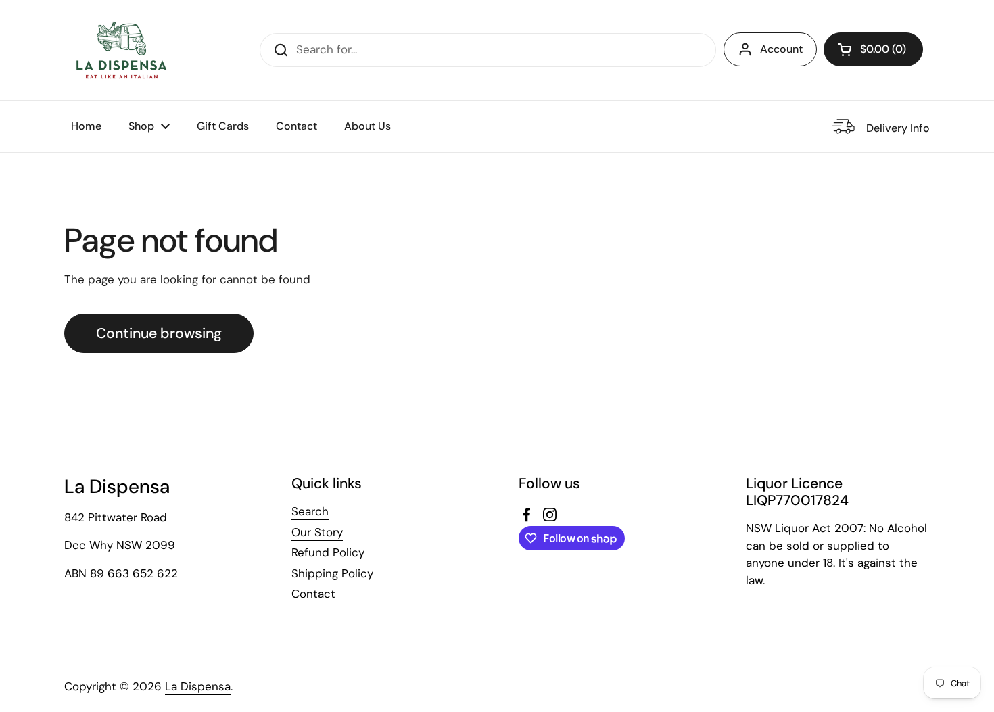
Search (310, 511)
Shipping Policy (332, 573)
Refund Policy (327, 552)
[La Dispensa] (121, 50)
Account (781, 49)
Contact (313, 593)
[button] (873, 49)
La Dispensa (198, 686)
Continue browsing (159, 333)
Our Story (317, 532)
